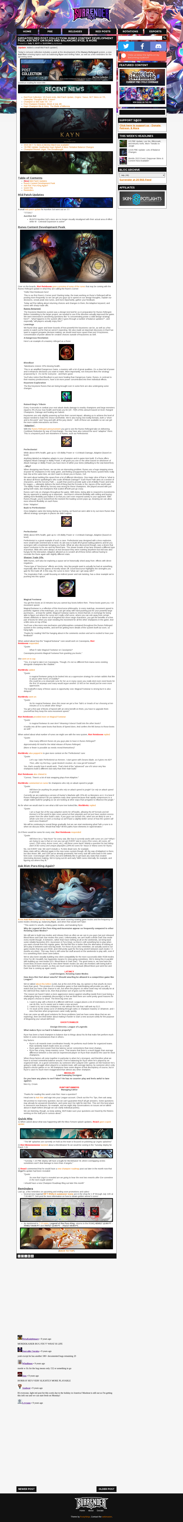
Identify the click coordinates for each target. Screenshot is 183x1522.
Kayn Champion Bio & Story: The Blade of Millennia (47, 106)
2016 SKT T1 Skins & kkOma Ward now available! (46, 145)
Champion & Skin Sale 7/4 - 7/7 (38, 102)
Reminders (29, 190)
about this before (43, 984)
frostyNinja (85, 1517)
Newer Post (26, 1489)
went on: (33, 697)
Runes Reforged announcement (46, 429)
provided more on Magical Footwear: (49, 717)
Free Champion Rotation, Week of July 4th (43, 104)
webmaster (107, 1517)
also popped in (35, 753)
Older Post (107, 1489)
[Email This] (19, 1256)
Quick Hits (28, 188)
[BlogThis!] (22, 1256)
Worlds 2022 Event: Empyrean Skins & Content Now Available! (145, 159)
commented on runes (38, 783)
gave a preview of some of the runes (68, 286)
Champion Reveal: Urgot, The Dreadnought (43, 149)
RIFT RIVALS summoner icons (58, 1194)
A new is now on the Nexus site (37, 919)
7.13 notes (44, 1223)
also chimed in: (40, 774)
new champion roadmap (68, 1169)
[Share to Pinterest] (32, 1256)
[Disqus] (66, 1369)
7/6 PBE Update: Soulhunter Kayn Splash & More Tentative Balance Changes (59, 147)
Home (82, 1510)
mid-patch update (33, 209)
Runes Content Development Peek (40, 183)
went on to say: (29, 659)
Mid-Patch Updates (38, 181)
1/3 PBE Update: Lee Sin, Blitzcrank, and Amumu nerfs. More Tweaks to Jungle (144, 143)
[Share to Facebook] (29, 1256)
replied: (107, 734)
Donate (100, 1510)
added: (32, 670)
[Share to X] (25, 1256)
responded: (34, 643)
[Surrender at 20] (92, 14)
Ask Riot (39, 1097)
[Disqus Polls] (66, 1295)
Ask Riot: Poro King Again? (36, 185)
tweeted (44, 1145)
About (91, 1510)
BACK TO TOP (66, 1251)
